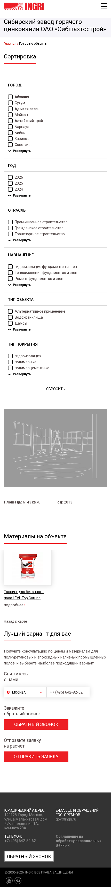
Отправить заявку (36, 756)
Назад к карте (15, 621)
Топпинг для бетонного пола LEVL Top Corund (24, 595)
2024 (19, 189)
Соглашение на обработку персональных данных (78, 840)
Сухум (20, 103)
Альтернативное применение (40, 311)
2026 (19, 177)
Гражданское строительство (39, 228)
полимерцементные (32, 368)
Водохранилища (29, 317)
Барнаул (22, 127)
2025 (19, 183)
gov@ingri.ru (66, 819)
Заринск (22, 139)
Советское (24, 145)
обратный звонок (36, 724)
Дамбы (21, 323)
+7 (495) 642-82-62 (66, 692)
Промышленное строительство (41, 222)
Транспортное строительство (40, 234)
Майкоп (21, 115)
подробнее (13, 605)
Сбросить (55, 389)
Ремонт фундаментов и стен (39, 279)
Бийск (20, 133)
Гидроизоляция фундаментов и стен (46, 267)
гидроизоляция (28, 356)
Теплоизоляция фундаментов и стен (46, 273)
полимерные (25, 362)
